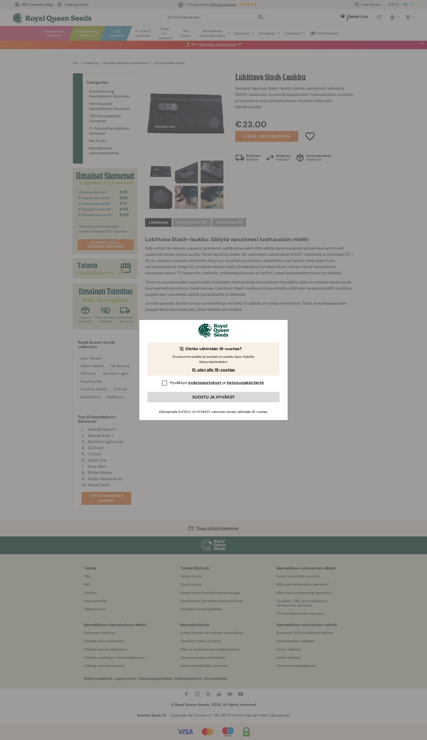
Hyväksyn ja (217, 382)
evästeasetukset (204, 382)
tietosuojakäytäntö (245, 382)
